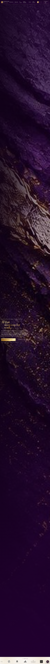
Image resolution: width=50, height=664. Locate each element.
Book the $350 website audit (8, 339)
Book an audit (45, 2)
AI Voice (21, 2)
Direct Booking (24, 2)
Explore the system (21, 339)
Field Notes (34, 2)
